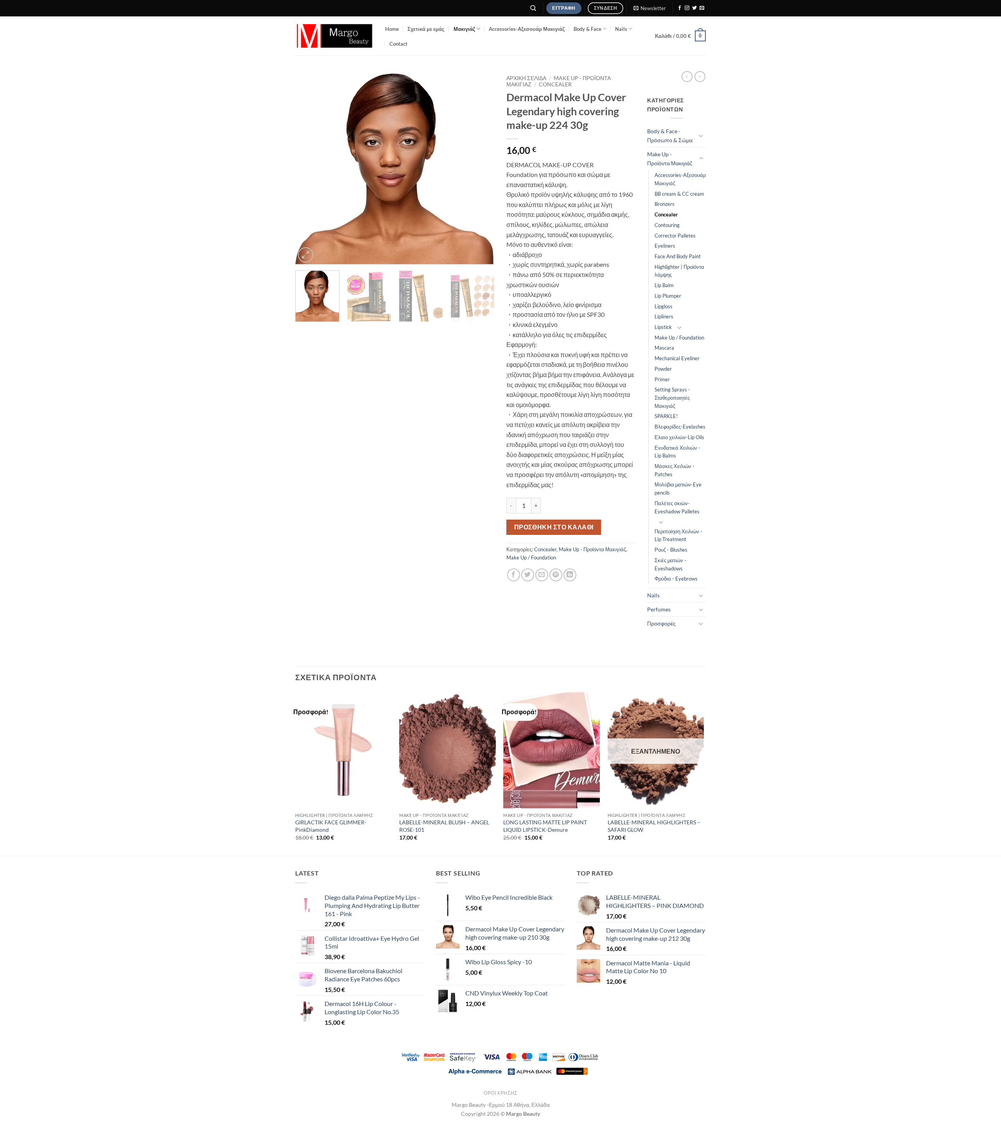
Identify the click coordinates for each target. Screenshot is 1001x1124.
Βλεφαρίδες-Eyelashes (680, 427)
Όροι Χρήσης (500, 1093)
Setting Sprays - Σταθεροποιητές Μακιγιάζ (672, 397)
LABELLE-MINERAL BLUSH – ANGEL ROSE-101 (444, 826)
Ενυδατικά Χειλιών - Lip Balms (677, 452)
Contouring (667, 225)
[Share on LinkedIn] (569, 574)
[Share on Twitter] (527, 574)
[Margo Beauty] (334, 36)
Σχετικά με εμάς (426, 29)
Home (392, 29)
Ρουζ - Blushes (671, 550)
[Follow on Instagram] (687, 8)
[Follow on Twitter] (694, 8)
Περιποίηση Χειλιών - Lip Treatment (678, 535)
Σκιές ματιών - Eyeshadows (670, 564)
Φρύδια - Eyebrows (676, 578)
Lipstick (663, 327)
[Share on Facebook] (513, 574)
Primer (662, 379)
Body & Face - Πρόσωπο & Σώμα (669, 135)
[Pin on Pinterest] (555, 574)
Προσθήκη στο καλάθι (554, 527)
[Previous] (309, 167)
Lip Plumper (668, 296)
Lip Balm (664, 285)
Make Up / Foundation (531, 557)
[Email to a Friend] (541, 574)
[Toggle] (701, 135)
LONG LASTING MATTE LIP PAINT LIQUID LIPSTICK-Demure (545, 826)
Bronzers (665, 204)
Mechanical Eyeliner (677, 358)
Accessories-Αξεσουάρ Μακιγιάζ (527, 29)
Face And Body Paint (678, 256)
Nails (621, 29)
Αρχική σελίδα (526, 78)
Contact (398, 44)
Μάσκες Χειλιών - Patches (674, 470)
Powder (663, 369)
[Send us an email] (702, 8)
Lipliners (664, 316)
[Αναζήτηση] (533, 8)
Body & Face (587, 29)
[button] (649, 8)
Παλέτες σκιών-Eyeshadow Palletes (677, 507)
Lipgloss (664, 306)
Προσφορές (661, 623)
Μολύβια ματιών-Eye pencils (678, 488)
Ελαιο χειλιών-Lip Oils (679, 437)
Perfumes (659, 609)
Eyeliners (665, 246)
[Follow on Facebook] (679, 8)
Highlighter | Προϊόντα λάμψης (679, 271)
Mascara (664, 348)
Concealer (555, 84)
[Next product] (687, 76)
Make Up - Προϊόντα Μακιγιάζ (592, 549)
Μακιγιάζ (464, 29)
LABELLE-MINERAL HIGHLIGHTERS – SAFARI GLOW (654, 826)
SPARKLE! (666, 416)
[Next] (481, 167)
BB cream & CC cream (679, 194)
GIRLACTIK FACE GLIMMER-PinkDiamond (330, 826)
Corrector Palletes (675, 235)
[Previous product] (699, 76)
